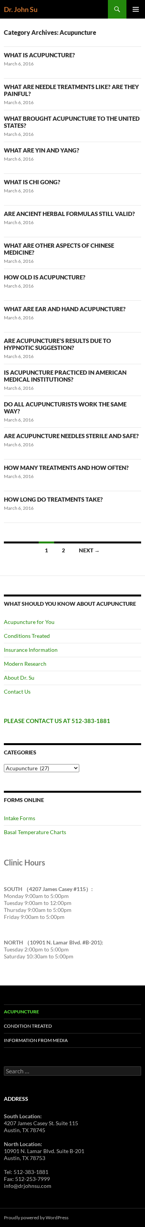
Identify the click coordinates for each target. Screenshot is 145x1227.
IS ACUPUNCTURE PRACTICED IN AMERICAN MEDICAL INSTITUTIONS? (65, 376)
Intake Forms (19, 818)
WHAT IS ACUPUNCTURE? (39, 54)
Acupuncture (21, 1012)
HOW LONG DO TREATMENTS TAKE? (53, 499)
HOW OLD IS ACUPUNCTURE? (44, 277)
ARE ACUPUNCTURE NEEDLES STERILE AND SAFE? (71, 435)
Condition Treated (28, 1026)
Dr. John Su (21, 9)
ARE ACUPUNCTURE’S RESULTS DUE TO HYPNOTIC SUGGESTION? (57, 344)
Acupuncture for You (29, 622)
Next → (89, 550)
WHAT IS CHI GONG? (32, 181)
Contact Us (17, 691)
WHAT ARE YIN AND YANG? (41, 150)
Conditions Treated (27, 635)
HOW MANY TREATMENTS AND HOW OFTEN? (66, 467)
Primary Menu (135, 9)
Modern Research (25, 663)
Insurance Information (31, 649)
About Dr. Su (19, 677)
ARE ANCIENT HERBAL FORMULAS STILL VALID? (69, 213)
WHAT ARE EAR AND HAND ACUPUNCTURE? (65, 308)
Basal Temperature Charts (35, 832)
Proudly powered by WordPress (36, 1217)
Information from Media (36, 1040)
